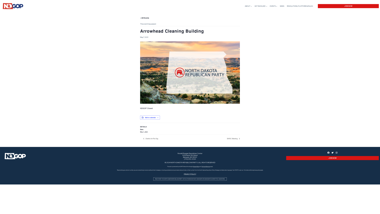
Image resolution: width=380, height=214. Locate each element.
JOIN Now (348, 6)
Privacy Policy (196, 166)
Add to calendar (150, 117)
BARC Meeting (232, 138)
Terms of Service (206, 166)
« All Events (144, 18)
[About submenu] (251, 6)
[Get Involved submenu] (266, 6)
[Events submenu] (276, 6)
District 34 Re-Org (151, 138)
